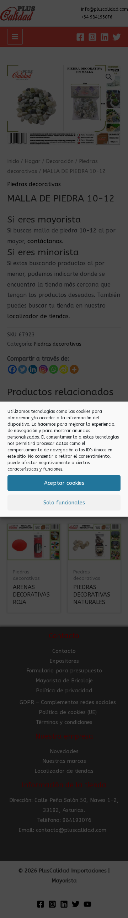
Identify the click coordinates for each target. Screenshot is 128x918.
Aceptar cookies (64, 483)
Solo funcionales (64, 502)
